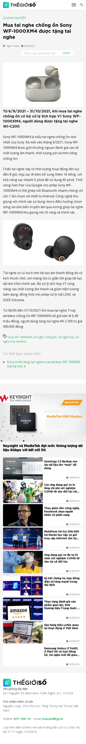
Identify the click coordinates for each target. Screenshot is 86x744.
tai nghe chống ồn (45, 337)
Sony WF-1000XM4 (19, 337)
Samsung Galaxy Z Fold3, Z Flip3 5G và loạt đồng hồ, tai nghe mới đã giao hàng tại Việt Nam (61, 652)
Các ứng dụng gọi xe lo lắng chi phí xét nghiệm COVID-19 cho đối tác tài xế (60, 489)
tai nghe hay (66, 337)
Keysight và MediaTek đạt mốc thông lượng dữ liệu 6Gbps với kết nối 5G (43, 448)
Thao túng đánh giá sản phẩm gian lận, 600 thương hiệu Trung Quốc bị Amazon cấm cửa (62, 606)
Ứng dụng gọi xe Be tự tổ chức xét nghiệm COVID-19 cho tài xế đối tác (62, 558)
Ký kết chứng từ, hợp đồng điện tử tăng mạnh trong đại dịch (62, 582)
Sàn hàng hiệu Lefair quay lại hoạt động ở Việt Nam (61, 627)
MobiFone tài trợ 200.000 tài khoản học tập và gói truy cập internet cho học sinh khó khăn (61, 535)
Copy (66, 53)
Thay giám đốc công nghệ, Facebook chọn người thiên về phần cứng (62, 512)
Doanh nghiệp (14, 18)
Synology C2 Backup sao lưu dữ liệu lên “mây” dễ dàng (60, 465)
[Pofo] (20, 5)
